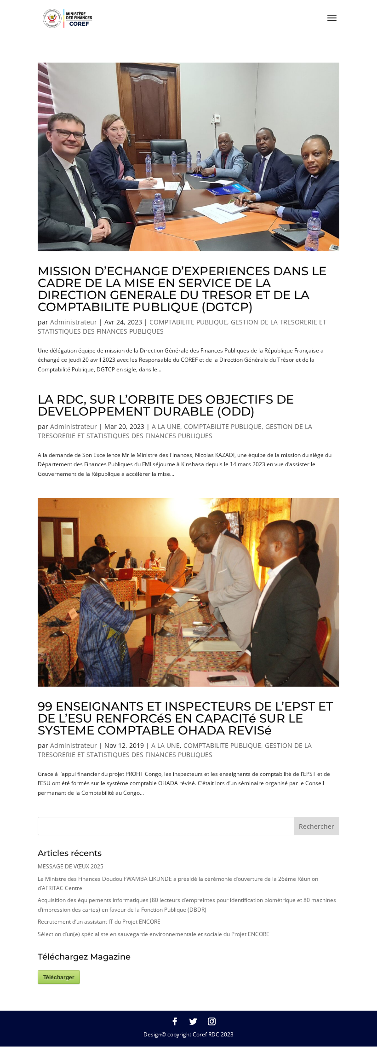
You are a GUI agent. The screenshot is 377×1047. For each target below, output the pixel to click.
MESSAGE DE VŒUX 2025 (70, 866)
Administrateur (73, 322)
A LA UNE (166, 426)
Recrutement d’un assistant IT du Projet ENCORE (99, 922)
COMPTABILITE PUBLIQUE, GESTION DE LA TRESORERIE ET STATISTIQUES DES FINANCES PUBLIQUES (175, 431)
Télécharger (58, 977)
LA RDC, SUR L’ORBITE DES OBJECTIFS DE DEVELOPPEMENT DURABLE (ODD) (166, 405)
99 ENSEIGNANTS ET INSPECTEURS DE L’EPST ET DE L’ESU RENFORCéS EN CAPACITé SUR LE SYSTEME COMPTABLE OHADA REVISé (185, 718)
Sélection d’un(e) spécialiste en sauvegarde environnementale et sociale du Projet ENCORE (153, 934)
